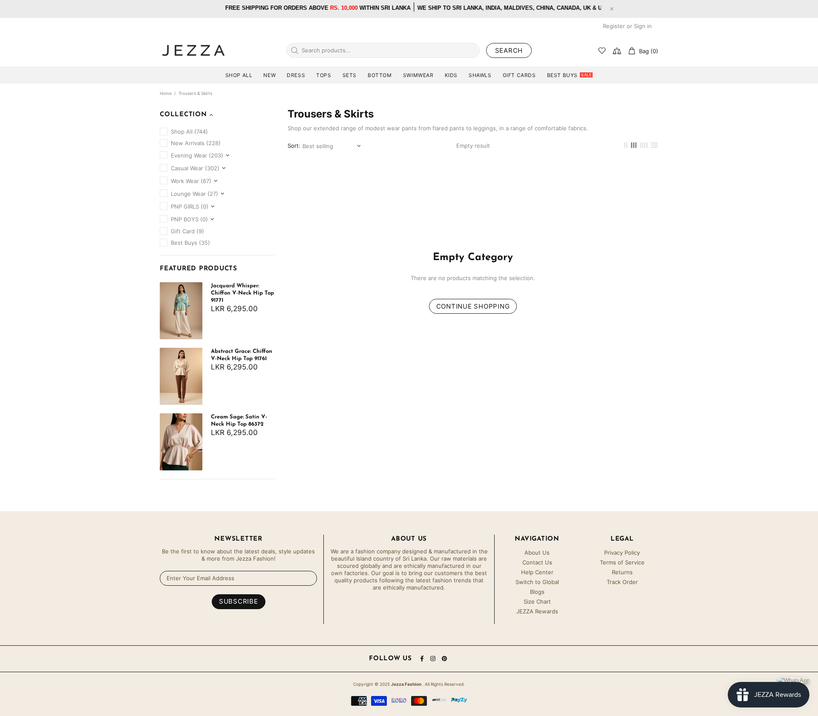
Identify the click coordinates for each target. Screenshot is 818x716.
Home (166, 93)
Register (614, 26)
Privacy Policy (622, 552)
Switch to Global (537, 582)
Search (509, 50)
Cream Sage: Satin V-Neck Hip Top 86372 (239, 420)
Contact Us (537, 562)
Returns (622, 572)
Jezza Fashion (193, 50)
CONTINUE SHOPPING (473, 306)
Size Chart (537, 601)
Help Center (537, 572)
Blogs (537, 591)
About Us (537, 552)
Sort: (294, 145)
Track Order (622, 582)
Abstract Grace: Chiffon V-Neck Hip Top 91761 (241, 355)
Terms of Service (622, 562)
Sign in (643, 26)
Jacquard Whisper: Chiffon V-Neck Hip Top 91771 (242, 293)
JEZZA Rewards (537, 611)
